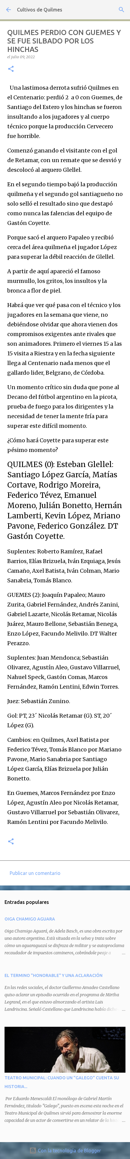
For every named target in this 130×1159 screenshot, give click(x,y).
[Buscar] (121, 9)
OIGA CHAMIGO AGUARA (30, 919)
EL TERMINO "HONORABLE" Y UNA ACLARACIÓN (53, 975)
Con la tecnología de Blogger (69, 1150)
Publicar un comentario (35, 873)
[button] (11, 69)
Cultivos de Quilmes (39, 9)
